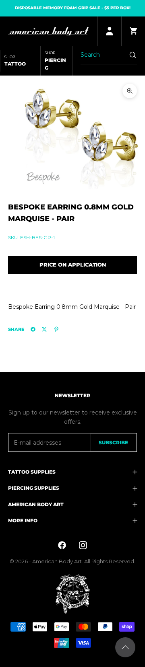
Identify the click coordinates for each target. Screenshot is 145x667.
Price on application (72, 264)
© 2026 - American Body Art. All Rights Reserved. (72, 561)
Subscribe (113, 442)
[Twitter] (44, 329)
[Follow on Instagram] (83, 545)
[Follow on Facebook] (62, 545)
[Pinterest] (56, 329)
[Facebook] (33, 329)
